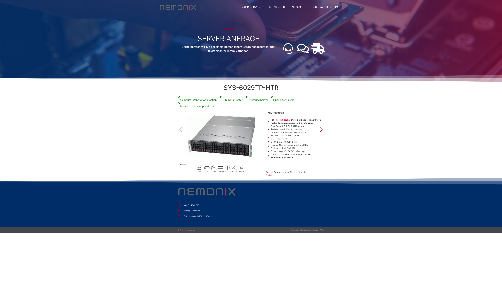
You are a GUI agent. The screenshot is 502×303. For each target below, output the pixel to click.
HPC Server (276, 7)
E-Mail (269, 175)
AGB (322, 230)
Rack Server (250, 7)
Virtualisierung (325, 7)
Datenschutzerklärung (309, 230)
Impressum (294, 230)
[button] (321, 130)
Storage (298, 7)
